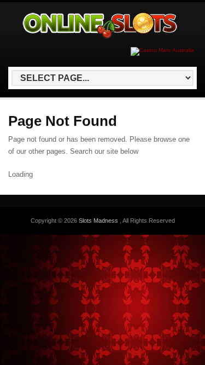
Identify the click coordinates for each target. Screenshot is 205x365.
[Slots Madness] (100, 39)
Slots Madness (99, 220)
